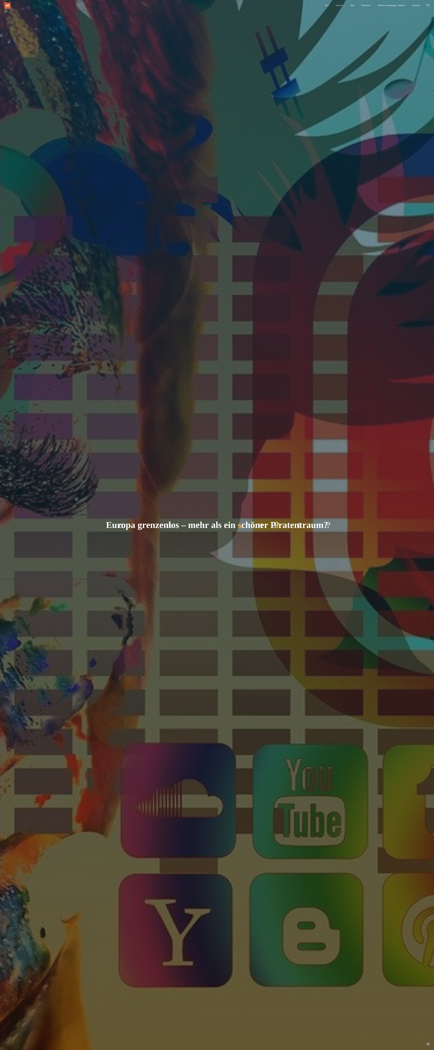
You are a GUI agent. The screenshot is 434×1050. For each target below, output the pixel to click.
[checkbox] (428, 1044)
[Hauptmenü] (427, 5)
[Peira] (8, 5)
